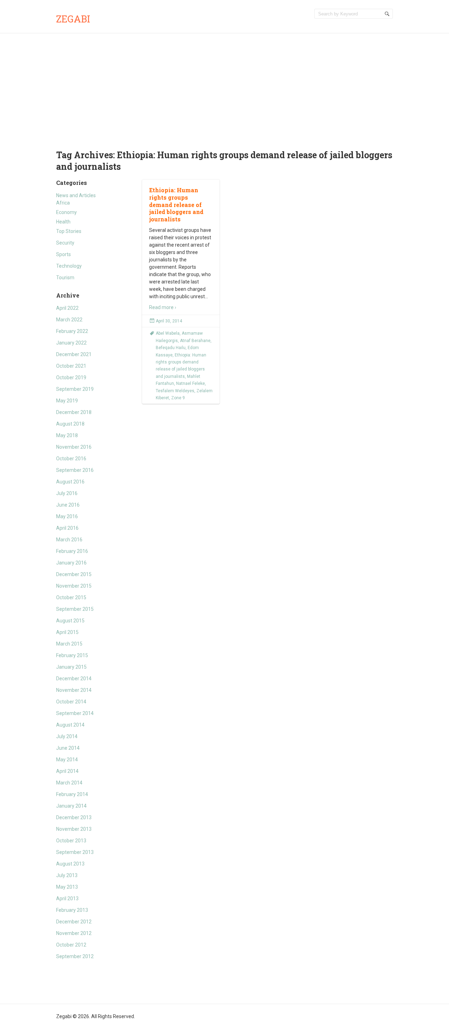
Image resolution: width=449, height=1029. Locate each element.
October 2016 (71, 458)
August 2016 (70, 482)
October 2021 (71, 366)
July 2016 (67, 493)
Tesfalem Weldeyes (175, 390)
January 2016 (71, 563)
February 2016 (72, 551)
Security (65, 243)
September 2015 (75, 609)
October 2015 (71, 597)
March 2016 (69, 539)
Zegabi (73, 19)
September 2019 (75, 389)
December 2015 (74, 574)
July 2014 (67, 736)
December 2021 (74, 354)
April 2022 (67, 308)
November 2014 (74, 690)
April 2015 (67, 632)
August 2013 (70, 864)
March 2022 (69, 319)
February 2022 (72, 331)
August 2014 (70, 725)
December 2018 (74, 412)
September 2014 (75, 713)
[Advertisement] (224, 86)
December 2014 (74, 678)
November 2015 (74, 586)
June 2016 (68, 505)
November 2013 (74, 829)
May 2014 (67, 759)
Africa (63, 203)
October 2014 (71, 701)
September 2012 (75, 956)
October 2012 (71, 945)
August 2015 (70, 620)
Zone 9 (178, 397)
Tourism (65, 277)
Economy (66, 212)
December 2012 (74, 921)
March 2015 (69, 644)
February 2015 (72, 655)
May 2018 (67, 435)
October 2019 (71, 377)
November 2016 (74, 447)
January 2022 (71, 343)
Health (63, 222)
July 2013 (67, 875)
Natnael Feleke (190, 383)
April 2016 (67, 528)
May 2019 (67, 400)
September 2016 (75, 470)
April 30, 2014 (169, 321)
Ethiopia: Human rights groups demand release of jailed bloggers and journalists (176, 204)
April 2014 (67, 771)
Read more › (162, 307)
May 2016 (67, 516)
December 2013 (74, 817)
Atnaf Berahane (195, 340)
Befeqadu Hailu (171, 347)
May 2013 (67, 887)
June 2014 (68, 748)
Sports (63, 254)
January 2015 (71, 667)
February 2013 (72, 910)
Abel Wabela (168, 333)
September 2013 (75, 852)
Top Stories (68, 231)
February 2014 (72, 794)
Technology (69, 266)
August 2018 (70, 424)
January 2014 (71, 806)
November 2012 (74, 933)
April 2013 (67, 898)
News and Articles (76, 195)
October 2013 (71, 840)
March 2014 (69, 783)
